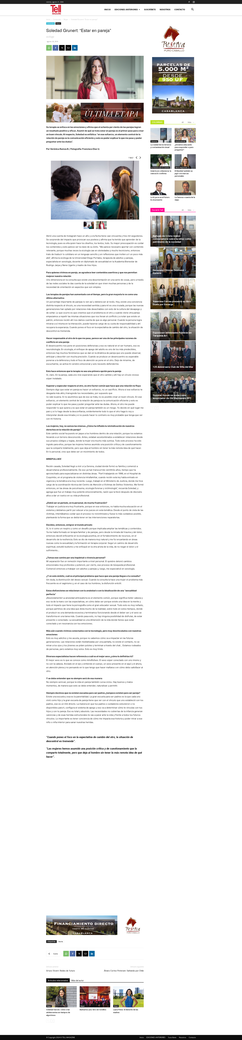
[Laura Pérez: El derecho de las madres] (128, 996)
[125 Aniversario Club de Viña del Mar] (173, 356)
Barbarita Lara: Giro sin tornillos (93, 1010)
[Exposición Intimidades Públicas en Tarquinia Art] (173, 325)
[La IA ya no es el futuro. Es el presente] (161, 187)
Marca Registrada (181, 168)
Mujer (66, 19)
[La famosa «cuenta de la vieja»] (185, 187)
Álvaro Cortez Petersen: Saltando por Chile (124, 970)
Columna (154, 141)
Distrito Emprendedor (182, 194)
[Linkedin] (75, 48)
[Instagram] (194, 2)
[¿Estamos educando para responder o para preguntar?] (185, 135)
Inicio (107, 9)
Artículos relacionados (58, 980)
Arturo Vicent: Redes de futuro (60, 970)
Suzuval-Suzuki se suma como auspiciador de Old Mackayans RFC (172, 397)
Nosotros (165, 9)
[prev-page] (48, 1021)
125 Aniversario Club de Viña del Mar (173, 367)
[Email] (68, 48)
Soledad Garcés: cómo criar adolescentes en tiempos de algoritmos (58, 1012)
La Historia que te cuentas (160, 168)
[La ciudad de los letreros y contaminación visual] (161, 135)
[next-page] (52, 1021)
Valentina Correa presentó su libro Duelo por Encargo (172, 303)
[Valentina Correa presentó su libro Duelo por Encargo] (173, 293)
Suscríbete (150, 9)
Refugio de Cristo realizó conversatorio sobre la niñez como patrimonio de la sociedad (172, 239)
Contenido (57, 19)
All (183, 122)
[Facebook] (189, 2)
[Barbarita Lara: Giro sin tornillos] (95, 996)
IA (152, 194)
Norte (61, 941)
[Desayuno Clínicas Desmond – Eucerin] (173, 262)
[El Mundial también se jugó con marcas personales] (185, 161)
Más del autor (77, 980)
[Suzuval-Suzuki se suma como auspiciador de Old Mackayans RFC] (173, 387)
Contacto (179, 9)
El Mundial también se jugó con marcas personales (184, 173)
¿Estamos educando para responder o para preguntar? (184, 147)
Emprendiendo (180, 141)
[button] (192, 9)
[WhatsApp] (49, 48)
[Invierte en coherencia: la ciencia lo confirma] (161, 161)
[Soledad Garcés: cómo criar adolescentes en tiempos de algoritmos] (61, 996)
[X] (62, 48)
